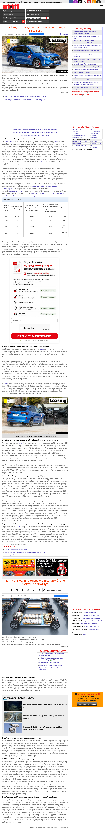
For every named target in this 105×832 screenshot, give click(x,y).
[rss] (94, 1)
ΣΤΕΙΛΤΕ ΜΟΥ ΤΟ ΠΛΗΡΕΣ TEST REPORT (34, 336)
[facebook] (71, 1)
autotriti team (65, 92)
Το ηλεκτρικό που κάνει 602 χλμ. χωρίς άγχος (87, 80)
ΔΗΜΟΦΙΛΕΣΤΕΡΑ (94, 92)
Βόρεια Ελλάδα (77, 137)
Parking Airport (95, 132)
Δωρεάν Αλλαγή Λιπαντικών (85, 623)
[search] (47, 18)
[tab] (80, 92)
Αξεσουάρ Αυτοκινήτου (84, 612)
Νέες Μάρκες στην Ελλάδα (10, 18)
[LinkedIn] (33, 590)
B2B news (94, 137)
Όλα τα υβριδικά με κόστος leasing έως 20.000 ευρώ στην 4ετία (23, 555)
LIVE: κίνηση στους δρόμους (34, 21)
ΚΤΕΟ (92, 145)
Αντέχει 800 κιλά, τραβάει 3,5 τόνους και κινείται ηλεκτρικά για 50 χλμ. (35, 132)
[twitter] (85, 1)
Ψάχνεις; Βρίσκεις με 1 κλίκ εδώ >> (83, 149)
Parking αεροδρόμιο (32, 2)
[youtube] (89, 1)
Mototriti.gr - (53, 2)
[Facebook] (11, 590)
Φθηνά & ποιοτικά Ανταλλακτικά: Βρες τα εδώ (87, 67)
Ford (55, 142)
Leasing (93, 135)
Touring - (21, 2)
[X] (17, 590)
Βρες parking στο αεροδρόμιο (82, 72)
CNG (95, 147)
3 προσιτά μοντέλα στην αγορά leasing (16, 549)
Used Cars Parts (96, 143)
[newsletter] (98, 1)
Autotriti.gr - (44, 2)
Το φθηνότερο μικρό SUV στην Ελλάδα (49, 662)
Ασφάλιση (94, 130)
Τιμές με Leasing (7, 14)
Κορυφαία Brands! (86, 629)
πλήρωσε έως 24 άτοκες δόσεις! (87, 621)
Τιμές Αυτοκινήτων (8, 11)
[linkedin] (80, 1)
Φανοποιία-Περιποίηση (79, 145)
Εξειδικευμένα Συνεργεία (80, 141)
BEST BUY (86, 95)
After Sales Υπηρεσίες (79, 130)
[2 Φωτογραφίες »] (35, 54)
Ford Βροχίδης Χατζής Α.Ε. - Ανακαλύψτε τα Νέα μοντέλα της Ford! (25, 100)
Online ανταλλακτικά (86, 632)
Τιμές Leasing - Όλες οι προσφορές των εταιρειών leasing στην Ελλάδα (25, 552)
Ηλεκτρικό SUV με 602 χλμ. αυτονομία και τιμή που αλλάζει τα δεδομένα (35, 129)
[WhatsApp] (28, 590)
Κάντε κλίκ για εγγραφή (87, 704)
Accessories (95, 133)
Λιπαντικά (94, 141)
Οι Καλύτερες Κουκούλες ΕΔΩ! (86, 615)
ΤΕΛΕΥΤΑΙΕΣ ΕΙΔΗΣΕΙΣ (79, 92)
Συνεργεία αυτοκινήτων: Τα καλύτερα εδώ (86, 64)
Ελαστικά (75, 133)
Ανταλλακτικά (77, 143)
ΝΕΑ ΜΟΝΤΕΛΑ (77, 95)
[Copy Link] (39, 590)
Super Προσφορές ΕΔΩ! (86, 626)
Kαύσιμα (75, 132)
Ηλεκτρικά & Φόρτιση (32, 14)
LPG (92, 147)
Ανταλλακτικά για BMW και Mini (86, 618)
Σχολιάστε (64, 34)
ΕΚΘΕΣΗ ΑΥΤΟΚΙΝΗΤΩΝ (34, 11)
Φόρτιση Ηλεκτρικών (79, 135)
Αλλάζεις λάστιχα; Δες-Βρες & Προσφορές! (86, 69)
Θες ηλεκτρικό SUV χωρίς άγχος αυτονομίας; (35, 135)
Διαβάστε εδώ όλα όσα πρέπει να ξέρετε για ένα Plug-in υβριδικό (25, 96)
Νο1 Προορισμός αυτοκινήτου (86, 635)
